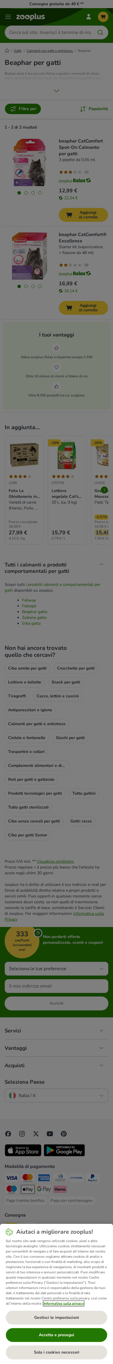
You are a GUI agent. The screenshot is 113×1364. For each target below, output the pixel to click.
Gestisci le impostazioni (56, 1317)
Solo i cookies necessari (56, 1352)
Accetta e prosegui (56, 1335)
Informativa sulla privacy (63, 1303)
